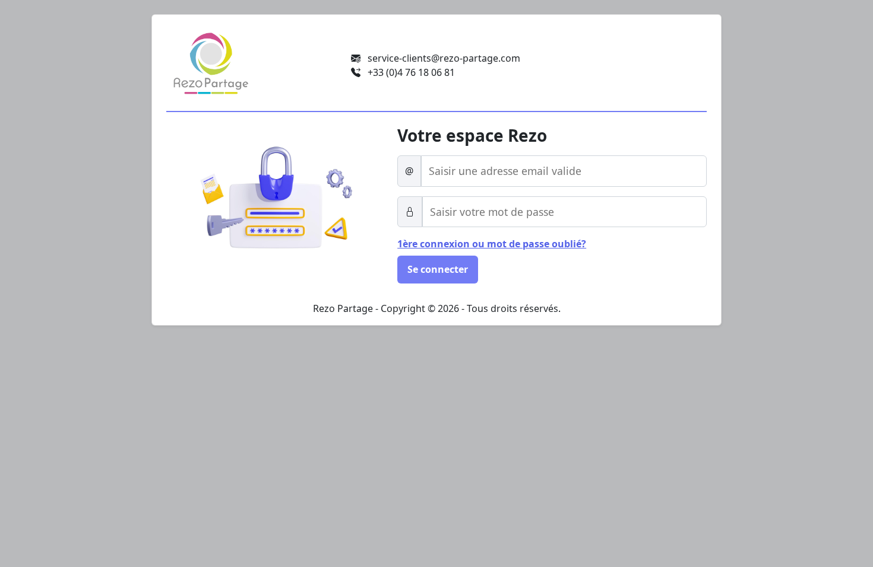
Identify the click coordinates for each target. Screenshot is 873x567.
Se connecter (437, 269)
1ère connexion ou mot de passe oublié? (491, 243)
